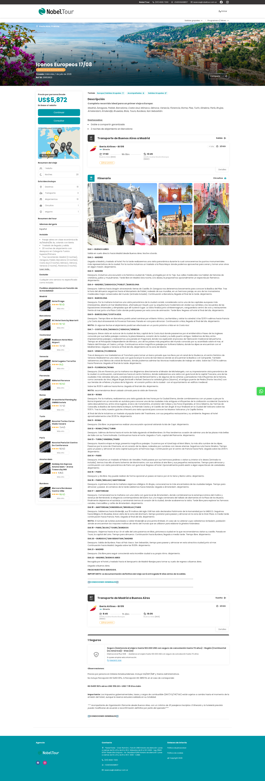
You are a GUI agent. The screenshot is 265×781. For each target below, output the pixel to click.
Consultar (59, 120)
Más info (60, 308)
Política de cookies (175, 753)
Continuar (59, 112)
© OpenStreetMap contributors (50, 128)
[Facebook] (221, 2)
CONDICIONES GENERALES (103, 716)
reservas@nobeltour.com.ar (205, 2)
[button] (56, 152)
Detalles (222, 169)
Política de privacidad (176, 748)
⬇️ (89, 716)
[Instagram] (227, 2)
